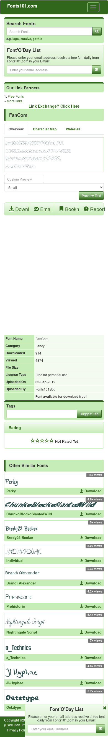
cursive (25, 38)
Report (96, 208)
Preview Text (91, 195)
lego (15, 38)
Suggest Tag (89, 413)
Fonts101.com (22, 5)
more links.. (15, 100)
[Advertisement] (54, 272)
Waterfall (73, 129)
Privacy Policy (17, 730)
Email (46, 208)
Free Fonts (16, 96)
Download (21, 208)
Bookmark (71, 208)
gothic (37, 38)
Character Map (44, 129)
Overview (16, 129)
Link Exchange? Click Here (54, 106)
